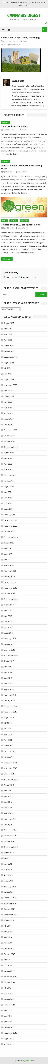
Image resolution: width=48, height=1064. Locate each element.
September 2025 (11, 356)
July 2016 (7, 790)
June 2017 (8, 728)
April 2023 (8, 413)
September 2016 (11, 779)
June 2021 (8, 492)
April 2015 (8, 875)
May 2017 (8, 734)
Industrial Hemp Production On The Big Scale (22, 167)
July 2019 (7, 610)
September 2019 (11, 599)
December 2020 (10, 520)
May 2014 (8, 937)
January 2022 (9, 480)
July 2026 (7, 328)
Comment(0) (15, 44)
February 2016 (10, 818)
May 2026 (8, 334)
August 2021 (9, 486)
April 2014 (8, 942)
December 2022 (10, 430)
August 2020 (9, 542)
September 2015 (11, 847)
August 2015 (9, 852)
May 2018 (8, 678)
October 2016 (9, 773)
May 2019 (8, 621)
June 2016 (8, 796)
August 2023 (9, 396)
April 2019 (8, 627)
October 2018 (9, 649)
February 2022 (10, 475)
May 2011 (8, 1016)
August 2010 (9, 1038)
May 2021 (8, 497)
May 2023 (8, 407)
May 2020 (8, 554)
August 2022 (9, 452)
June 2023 (8, 402)
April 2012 (8, 993)
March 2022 (8, 469)
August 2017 (9, 717)
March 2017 (8, 745)
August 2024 (9, 379)
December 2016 (10, 762)
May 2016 (8, 802)
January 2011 (9, 1027)
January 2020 (9, 576)
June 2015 (8, 863)
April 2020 (8, 559)
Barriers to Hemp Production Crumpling (8, 259)
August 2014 (9, 920)
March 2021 (8, 509)
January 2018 (9, 700)
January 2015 (9, 892)
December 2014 (10, 897)
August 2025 (9, 362)
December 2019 (10, 582)
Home (5, 2)
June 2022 (8, 458)
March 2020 (8, 565)
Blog (4, 221)
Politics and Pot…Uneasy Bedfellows (21, 224)
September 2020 (11, 537)
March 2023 (8, 418)
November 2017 (10, 711)
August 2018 (9, 661)
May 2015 (8, 869)
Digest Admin (23, 228)
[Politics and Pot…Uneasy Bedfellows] (24, 207)
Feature (14, 2)
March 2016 (8, 813)
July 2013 (7, 959)
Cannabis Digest (24, 15)
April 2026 (8, 340)
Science (42, 2)
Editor (24, 129)
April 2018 (8, 683)
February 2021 (10, 514)
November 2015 (10, 835)
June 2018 (8, 672)
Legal (20, 5)
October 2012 (9, 982)
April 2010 (8, 1044)
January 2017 (9, 756)
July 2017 (7, 723)
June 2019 (8, 616)
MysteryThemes (29, 1060)
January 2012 (9, 999)
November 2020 (10, 525)
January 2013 (9, 971)
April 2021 (8, 503)
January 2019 (9, 644)
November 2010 (10, 1033)
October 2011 (9, 1004)
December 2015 (10, 830)
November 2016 (10, 768)
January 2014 (9, 948)
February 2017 (10, 751)
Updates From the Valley (14, 126)
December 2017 (10, 706)
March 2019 (8, 633)
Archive (5, 122)
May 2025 (8, 373)
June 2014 (8, 931)
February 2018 (10, 694)
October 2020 (9, 531)
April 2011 (8, 1021)
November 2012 (10, 976)
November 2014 (10, 903)
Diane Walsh (22, 171)
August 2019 (9, 604)
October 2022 (9, 441)
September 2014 (11, 914)
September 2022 (11, 447)
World (28, 5)
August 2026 (9, 323)
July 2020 (7, 548)
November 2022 (10, 435)
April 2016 (8, 807)
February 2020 (10, 571)
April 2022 (8, 463)
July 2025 (7, 368)
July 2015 (7, 858)
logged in (17, 277)
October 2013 (9, 954)
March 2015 (8, 880)
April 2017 (8, 740)
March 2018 (8, 689)
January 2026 (9, 351)
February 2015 (10, 886)
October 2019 (9, 593)
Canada (33, 2)
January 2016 (9, 824)
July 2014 (7, 925)
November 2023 (10, 385)
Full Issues (23, 2)
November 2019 (10, 587)
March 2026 (8, 345)
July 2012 (7, 987)
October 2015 (9, 841)
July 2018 (7, 666)
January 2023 (9, 424)
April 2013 (8, 965)
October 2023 (9, 390)
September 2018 (11, 655)
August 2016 (9, 785)
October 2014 (9, 909)
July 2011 (7, 1010)
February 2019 (10, 638)
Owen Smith (17, 81)
